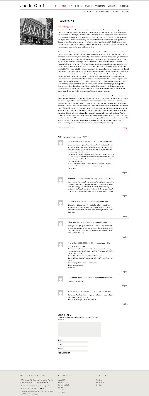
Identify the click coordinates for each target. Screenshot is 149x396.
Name (60, 340)
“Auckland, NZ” (80, 136)
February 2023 (63, 382)
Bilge (64, 5)
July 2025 (61, 380)
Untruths (88, 11)
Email (60, 344)
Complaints (100, 5)
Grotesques (112, 5)
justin (67, 128)
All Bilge (124, 128)
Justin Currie (33, 5)
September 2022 (63, 385)
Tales (116, 11)
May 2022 (61, 392)
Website (60, 348)
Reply (125, 172)
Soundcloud (100, 382)
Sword (125, 11)
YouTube (99, 385)
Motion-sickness (75, 5)
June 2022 (61, 390)
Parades (88, 5)
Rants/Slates (103, 11)
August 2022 (62, 387)
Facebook (99, 380)
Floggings (124, 5)
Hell (57, 5)
